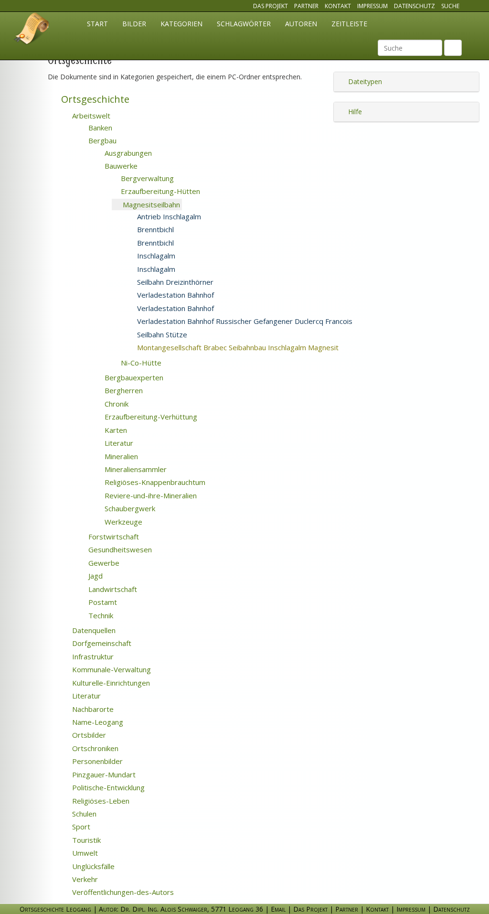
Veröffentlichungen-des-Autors (122, 892)
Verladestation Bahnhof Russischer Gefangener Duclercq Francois (243, 321)
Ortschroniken (94, 748)
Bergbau (101, 140)
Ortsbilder (88, 735)
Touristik (85, 840)
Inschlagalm (155, 255)
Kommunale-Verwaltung (110, 669)
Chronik (115, 404)
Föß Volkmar (225, 335)
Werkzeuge (122, 522)
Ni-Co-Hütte (140, 362)
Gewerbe (102, 563)
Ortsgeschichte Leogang (32, 30)
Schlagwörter (244, 23)
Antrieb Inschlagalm (168, 216)
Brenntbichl (154, 229)
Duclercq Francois (398, 321)
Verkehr (84, 879)
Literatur (118, 443)
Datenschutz (414, 6)
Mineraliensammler (135, 469)
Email (278, 909)
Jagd (94, 576)
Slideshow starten (217, 205)
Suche (450, 6)
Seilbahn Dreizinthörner (174, 282)
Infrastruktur (92, 656)
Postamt (101, 602)
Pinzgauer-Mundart (103, 774)
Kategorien (181, 23)
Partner (306, 6)
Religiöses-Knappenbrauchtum (154, 482)
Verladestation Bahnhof (174, 295)
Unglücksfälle (92, 866)
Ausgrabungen (127, 153)
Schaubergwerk (129, 508)
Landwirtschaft (111, 589)
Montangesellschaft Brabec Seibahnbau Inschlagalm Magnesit (249, 347)
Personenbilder (96, 761)
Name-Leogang (96, 722)
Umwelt (84, 853)
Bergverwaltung (146, 178)
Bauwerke (120, 166)
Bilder (134, 23)
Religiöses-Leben (99, 801)
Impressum (372, 6)
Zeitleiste (349, 23)
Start (97, 23)
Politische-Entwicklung (107, 787)
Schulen (83, 813)
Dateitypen (364, 81)
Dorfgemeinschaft (100, 643)
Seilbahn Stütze (161, 334)
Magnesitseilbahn (150, 204)
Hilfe (354, 111)
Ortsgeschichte (94, 99)
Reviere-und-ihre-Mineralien (150, 495)
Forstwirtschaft (112, 536)
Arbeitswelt (90, 115)
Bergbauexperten (133, 377)
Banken (99, 127)
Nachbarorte (92, 709)
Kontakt (338, 6)
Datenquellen (93, 630)
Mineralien (120, 456)
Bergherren (123, 390)
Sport (80, 826)
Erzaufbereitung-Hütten (159, 191)
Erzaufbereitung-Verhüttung (150, 416)
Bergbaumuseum (246, 217)
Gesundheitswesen (119, 549)
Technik (99, 615)
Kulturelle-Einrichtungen (110, 683)
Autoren (301, 23)
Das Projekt (270, 6)
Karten (115, 430)
